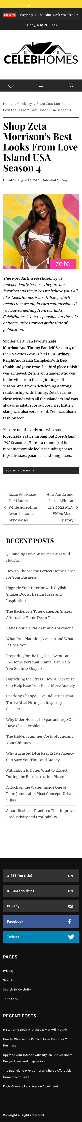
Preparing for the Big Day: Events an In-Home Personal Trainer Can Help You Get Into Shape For (38, 662)
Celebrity (27, 470)
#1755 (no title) (19, 875)
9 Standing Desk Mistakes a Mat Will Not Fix (35, 1029)
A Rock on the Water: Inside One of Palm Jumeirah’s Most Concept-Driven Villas (40, 793)
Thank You (10, 999)
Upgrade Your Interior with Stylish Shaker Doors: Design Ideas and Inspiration (36, 594)
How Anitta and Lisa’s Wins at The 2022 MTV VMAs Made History (59, 507)
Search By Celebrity (17, 989)
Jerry (64, 180)
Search (8, 980)
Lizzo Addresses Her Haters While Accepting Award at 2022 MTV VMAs (23, 507)
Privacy (13, 906)
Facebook (15, 921)
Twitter (13, 937)
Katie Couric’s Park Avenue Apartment (39, 628)
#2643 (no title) (20, 891)
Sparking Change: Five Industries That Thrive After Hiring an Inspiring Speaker (39, 702)
